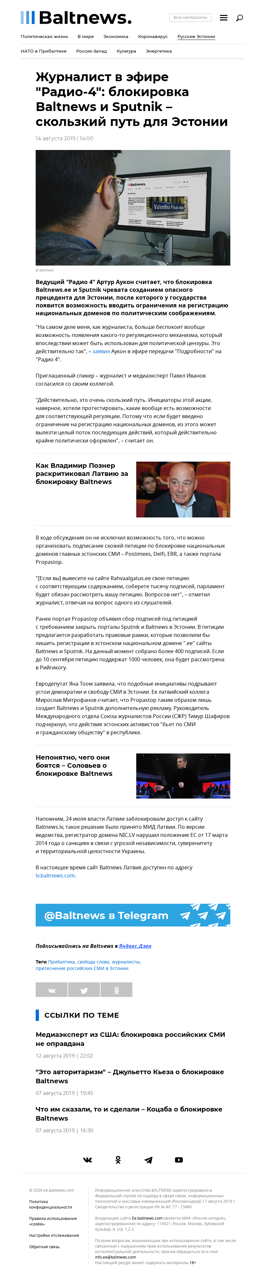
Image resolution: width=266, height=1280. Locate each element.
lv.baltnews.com (55, 876)
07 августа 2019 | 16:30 (64, 1131)
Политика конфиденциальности (50, 1204)
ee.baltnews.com (147, 1218)
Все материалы (190, 17)
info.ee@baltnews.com (115, 1257)
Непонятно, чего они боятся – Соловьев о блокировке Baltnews (74, 765)
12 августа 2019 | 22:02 (64, 1056)
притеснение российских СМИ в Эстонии (82, 968)
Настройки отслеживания (54, 1235)
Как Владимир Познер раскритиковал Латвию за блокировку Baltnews (82, 474)
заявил (101, 351)
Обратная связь (44, 1247)
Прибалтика (61, 962)
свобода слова (93, 962)
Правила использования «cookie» (53, 1221)
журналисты (126, 962)
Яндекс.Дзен (135, 946)
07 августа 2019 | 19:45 (64, 1093)
